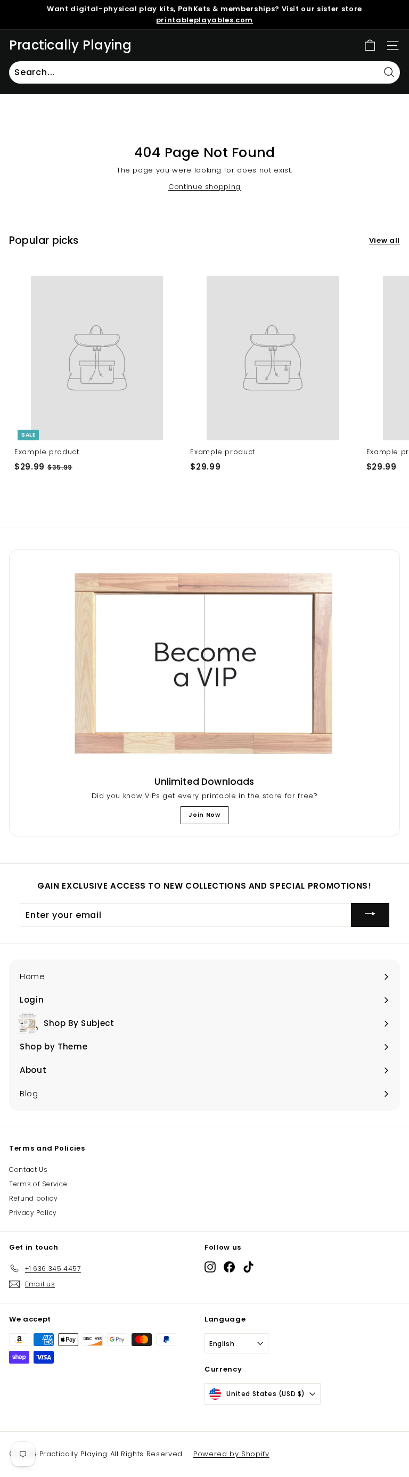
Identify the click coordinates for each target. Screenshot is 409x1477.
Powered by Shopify (231, 1454)
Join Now (204, 814)
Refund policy (33, 1198)
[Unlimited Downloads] (204, 665)
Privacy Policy (33, 1212)
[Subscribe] (370, 915)
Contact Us (28, 1169)
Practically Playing (70, 45)
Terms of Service (38, 1183)
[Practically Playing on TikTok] (248, 1266)
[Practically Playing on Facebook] (229, 1266)
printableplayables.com (204, 20)
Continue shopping (204, 187)
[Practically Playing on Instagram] (210, 1266)
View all (384, 240)
